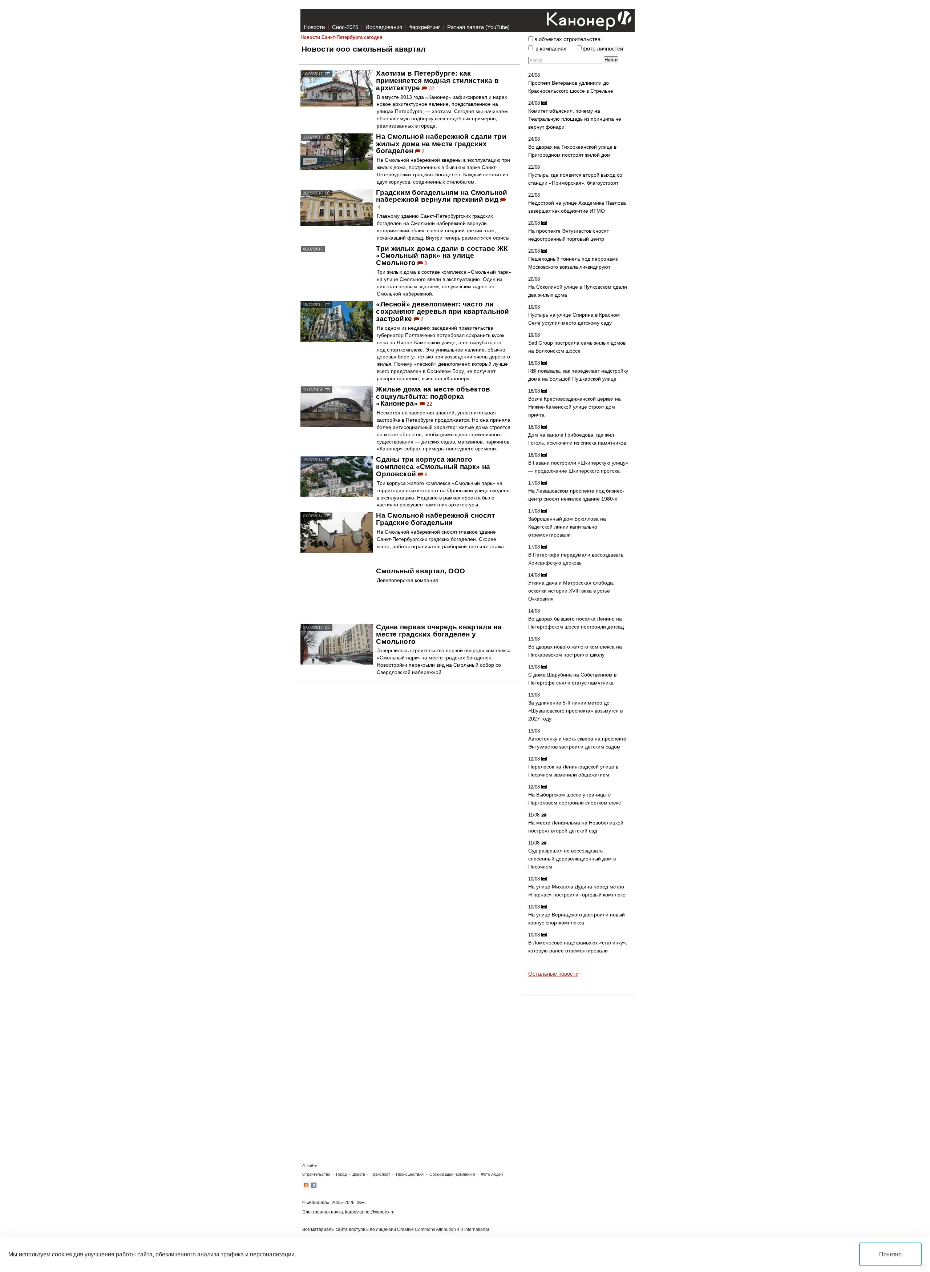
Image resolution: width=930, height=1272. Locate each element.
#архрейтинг (424, 27)
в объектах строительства (567, 39)
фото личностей (603, 49)
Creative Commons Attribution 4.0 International (443, 1229)
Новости (314, 27)
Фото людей (492, 1174)
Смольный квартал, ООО (420, 571)
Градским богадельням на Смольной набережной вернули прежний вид (441, 196)
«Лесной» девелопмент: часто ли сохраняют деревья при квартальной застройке (442, 311)
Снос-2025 (345, 27)
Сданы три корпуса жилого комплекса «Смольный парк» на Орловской (433, 467)
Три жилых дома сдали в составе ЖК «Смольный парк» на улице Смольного (442, 256)
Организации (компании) (452, 1174)
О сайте (309, 1166)
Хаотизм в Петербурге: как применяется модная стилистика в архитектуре (437, 80)
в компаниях (550, 49)
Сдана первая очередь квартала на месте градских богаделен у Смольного (438, 634)
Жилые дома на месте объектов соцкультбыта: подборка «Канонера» (433, 396)
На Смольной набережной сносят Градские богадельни (435, 518)
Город (341, 1174)
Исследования (383, 27)
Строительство (316, 1174)
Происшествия (410, 1174)
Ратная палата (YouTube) (478, 27)
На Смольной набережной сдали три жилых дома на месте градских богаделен (441, 144)
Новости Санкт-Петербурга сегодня (341, 37)
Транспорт (380, 1174)
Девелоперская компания (407, 580)
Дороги (358, 1174)
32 (430, 88)
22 (428, 404)
